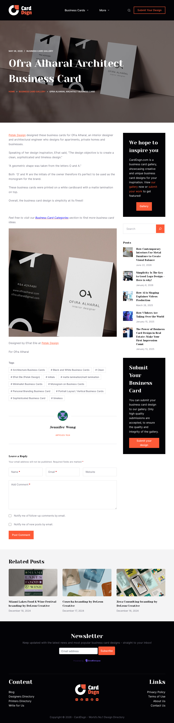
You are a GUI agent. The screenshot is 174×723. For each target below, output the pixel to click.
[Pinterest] (92, 699)
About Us (159, 701)
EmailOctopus (94, 661)
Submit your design (144, 443)
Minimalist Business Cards (26, 384)
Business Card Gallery (40, 51)
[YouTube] (97, 699)
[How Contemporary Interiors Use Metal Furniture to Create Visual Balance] (128, 252)
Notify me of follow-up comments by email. (39, 515)
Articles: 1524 (63, 435)
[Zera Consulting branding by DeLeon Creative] (141, 582)
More (102, 10)
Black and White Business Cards (70, 369)
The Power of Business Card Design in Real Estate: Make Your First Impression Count (150, 336)
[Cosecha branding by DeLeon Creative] (87, 582)
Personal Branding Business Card (30, 391)
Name (15, 471)
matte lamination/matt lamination (80, 377)
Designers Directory (21, 696)
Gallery (144, 206)
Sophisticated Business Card (28, 398)
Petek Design (17, 135)
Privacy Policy (156, 692)
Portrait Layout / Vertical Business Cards (80, 391)
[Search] (129, 10)
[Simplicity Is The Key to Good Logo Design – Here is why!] (128, 276)
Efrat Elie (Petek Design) (25, 377)
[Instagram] (76, 699)
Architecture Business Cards (28, 369)
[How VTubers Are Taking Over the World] (128, 316)
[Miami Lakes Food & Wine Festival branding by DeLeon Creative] (33, 582)
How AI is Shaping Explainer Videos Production (147, 296)
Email (52, 471)
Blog (11, 692)
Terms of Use (156, 696)
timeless (57, 398)
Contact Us (158, 705)
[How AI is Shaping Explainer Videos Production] (128, 296)
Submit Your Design (149, 10)
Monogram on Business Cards (66, 384)
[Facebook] (82, 699)
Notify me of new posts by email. (33, 524)
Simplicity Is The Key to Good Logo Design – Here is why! (150, 276)
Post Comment (21, 535)
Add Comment (20, 484)
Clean (99, 369)
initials (50, 377)
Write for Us (16, 705)
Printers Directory (20, 701)
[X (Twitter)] (87, 699)
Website (90, 471)
